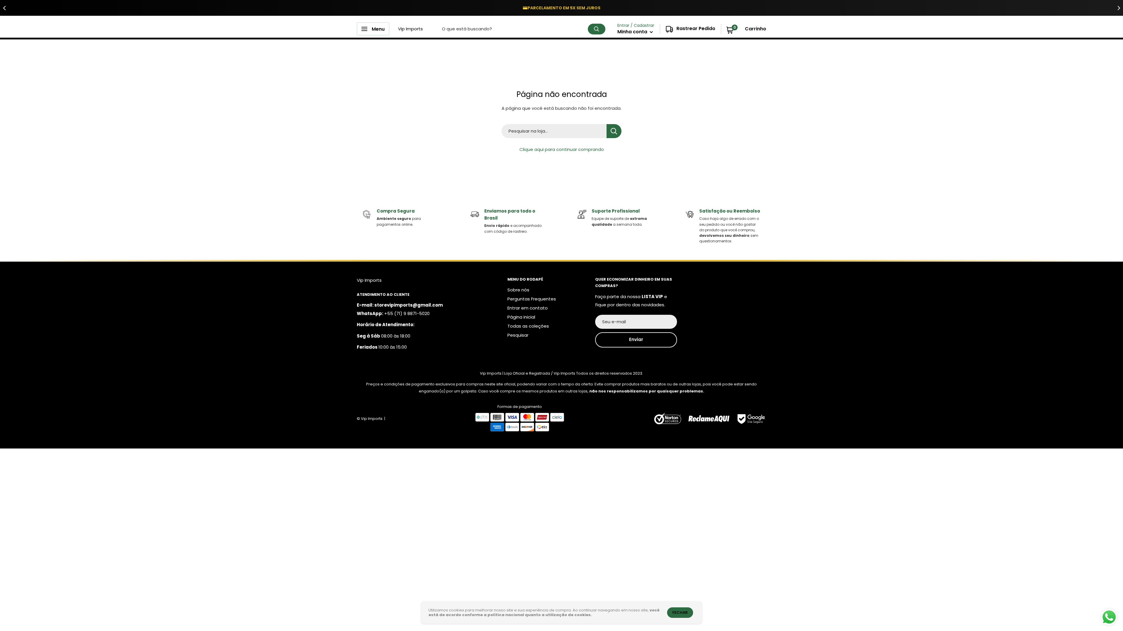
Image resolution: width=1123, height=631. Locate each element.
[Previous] (4, 8)
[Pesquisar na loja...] (614, 131)
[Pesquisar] (596, 29)
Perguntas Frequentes (531, 299)
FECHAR (680, 612)
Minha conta (632, 31)
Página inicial (521, 317)
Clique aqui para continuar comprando (561, 149)
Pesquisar (517, 335)
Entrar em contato (527, 308)
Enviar (636, 339)
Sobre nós (518, 290)
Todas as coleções (528, 326)
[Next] (1118, 8)
